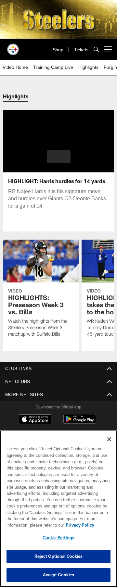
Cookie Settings (58, 537)
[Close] (109, 439)
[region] (58, 508)
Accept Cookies (58, 574)
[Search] (96, 49)
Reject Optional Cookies (58, 556)
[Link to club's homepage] (13, 47)
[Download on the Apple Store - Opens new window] (35, 419)
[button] (58, 156)
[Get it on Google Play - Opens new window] (79, 422)
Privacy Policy (28, 525)
